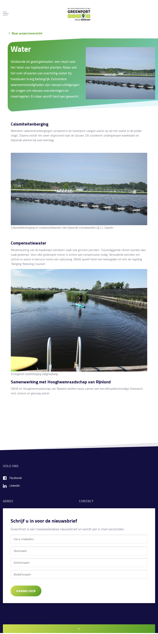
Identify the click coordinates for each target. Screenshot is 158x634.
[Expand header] (6, 13)
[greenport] (79, 14)
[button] (120, 73)
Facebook (15, 477)
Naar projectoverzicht (27, 33)
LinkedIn (14, 485)
